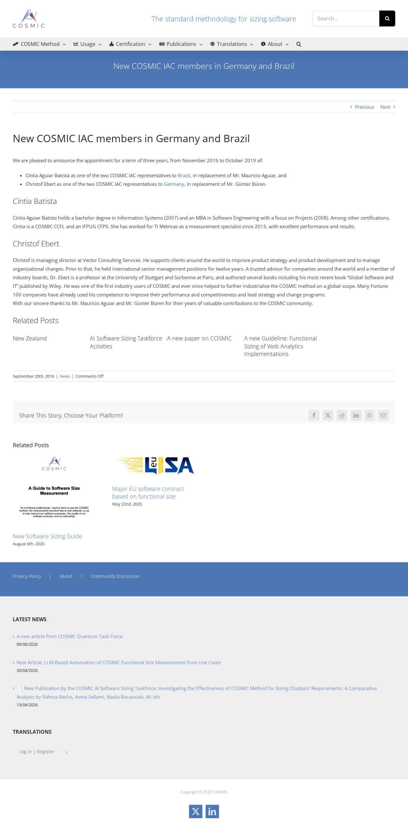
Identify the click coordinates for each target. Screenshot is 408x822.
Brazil (183, 175)
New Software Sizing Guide (47, 536)
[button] (298, 44)
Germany (174, 184)
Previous (364, 107)
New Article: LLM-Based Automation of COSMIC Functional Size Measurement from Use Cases (119, 662)
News (65, 376)
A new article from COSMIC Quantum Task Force (69, 636)
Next (385, 107)
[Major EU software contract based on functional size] (154, 455)
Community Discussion (115, 576)
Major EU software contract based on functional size (148, 492)
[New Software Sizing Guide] (55, 455)
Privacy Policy (27, 576)
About (66, 576)
